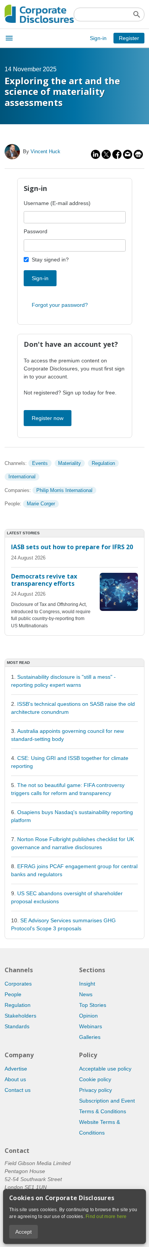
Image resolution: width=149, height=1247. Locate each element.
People (13, 994)
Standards (17, 1026)
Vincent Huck (45, 151)
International (22, 476)
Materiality (69, 463)
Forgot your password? (60, 305)
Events (40, 463)
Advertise (16, 1069)
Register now (47, 418)
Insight (87, 984)
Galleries (89, 1037)
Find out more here (106, 1216)
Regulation (103, 463)
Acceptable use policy (105, 1069)
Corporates (18, 984)
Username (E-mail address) (57, 203)
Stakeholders (20, 1016)
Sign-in (98, 38)
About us (15, 1079)
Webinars (90, 1026)
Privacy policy (95, 1090)
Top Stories (92, 1005)
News (85, 994)
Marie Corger (41, 503)
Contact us (18, 1090)
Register (129, 38)
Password (35, 231)
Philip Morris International (64, 490)
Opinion (88, 1016)
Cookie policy (95, 1079)
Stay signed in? (50, 259)
